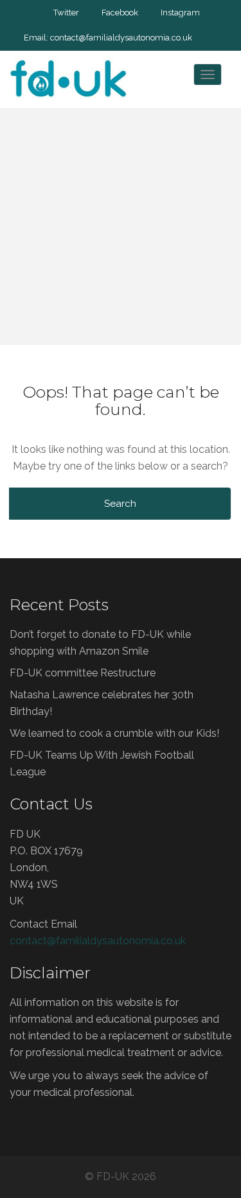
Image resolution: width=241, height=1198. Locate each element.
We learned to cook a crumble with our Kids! (114, 733)
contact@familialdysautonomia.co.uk (121, 37)
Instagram (180, 12)
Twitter (66, 12)
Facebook (120, 12)
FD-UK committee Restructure (83, 673)
